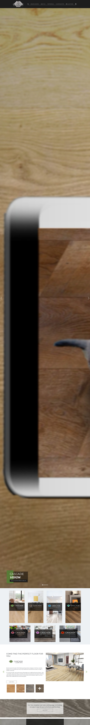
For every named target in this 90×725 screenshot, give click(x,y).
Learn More (11, 681)
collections (70, 4)
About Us (43, 4)
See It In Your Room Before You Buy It (18, 580)
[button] (88, 298)
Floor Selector (60, 4)
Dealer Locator (35, 4)
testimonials (50, 4)
